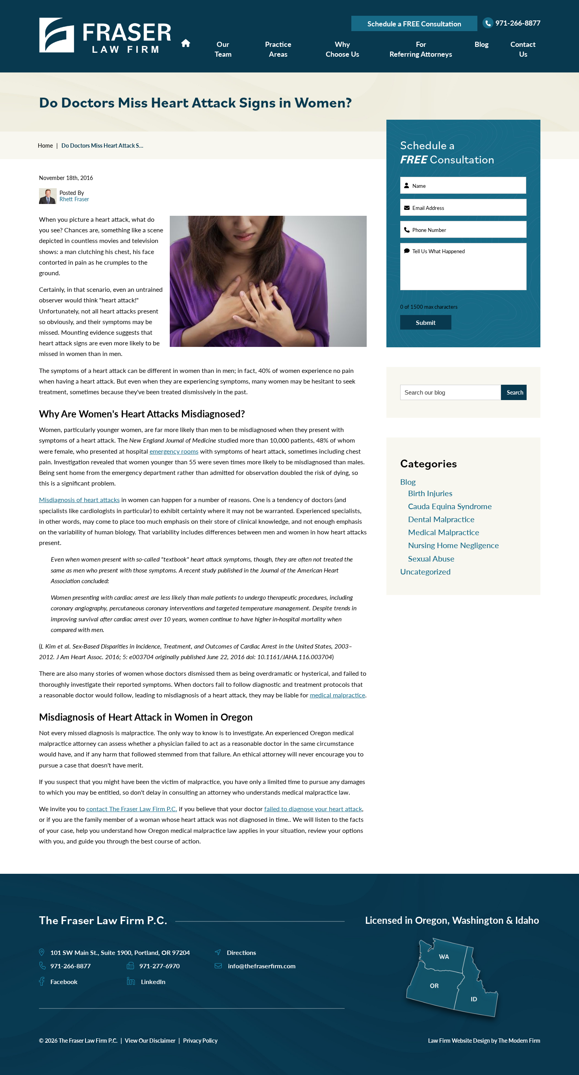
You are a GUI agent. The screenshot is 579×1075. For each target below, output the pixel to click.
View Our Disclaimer (150, 1040)
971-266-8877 (517, 23)
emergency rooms (174, 451)
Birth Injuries (430, 493)
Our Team (223, 49)
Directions (241, 952)
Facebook (64, 981)
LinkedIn (153, 981)
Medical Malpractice (443, 532)
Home (186, 42)
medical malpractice (337, 694)
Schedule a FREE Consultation (414, 23)
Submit (426, 322)
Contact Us (523, 49)
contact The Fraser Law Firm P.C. (131, 808)
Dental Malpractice (441, 519)
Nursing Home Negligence (453, 544)
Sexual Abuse (431, 558)
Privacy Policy (200, 1040)
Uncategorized (425, 571)
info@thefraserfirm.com (261, 965)
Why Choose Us (342, 49)
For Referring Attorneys (421, 49)
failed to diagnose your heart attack (313, 808)
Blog (481, 44)
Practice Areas (278, 49)
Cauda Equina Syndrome (450, 506)
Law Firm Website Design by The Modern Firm (484, 1040)
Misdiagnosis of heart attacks (79, 499)
